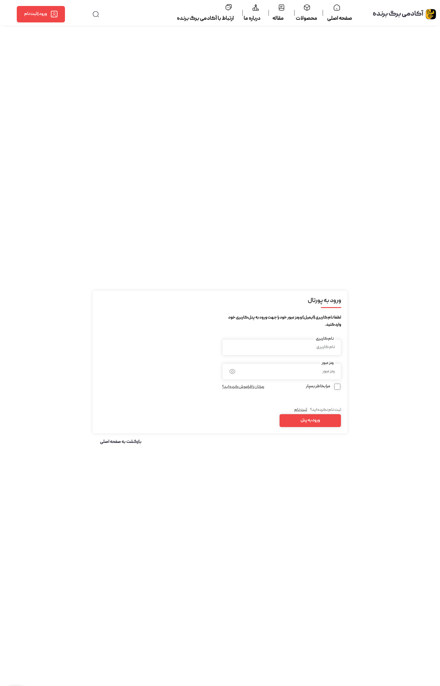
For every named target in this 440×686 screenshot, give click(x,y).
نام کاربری (325, 339)
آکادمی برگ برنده (398, 14)
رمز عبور (327, 363)
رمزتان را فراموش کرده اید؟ (243, 387)
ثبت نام (300, 410)
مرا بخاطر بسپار (318, 386)
